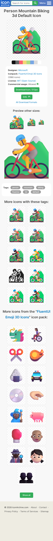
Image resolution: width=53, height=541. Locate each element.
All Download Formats (26, 102)
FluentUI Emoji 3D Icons (30, 74)
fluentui (15, 192)
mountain (28, 187)
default (36, 192)
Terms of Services (29, 511)
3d (26, 192)
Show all (26, 495)
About (34, 507)
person (15, 187)
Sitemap (45, 511)
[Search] (35, 3)
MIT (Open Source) (26, 81)
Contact (43, 507)
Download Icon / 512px (27, 89)
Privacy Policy (11, 511)
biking (40, 187)
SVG (25, 97)
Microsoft (23, 70)
